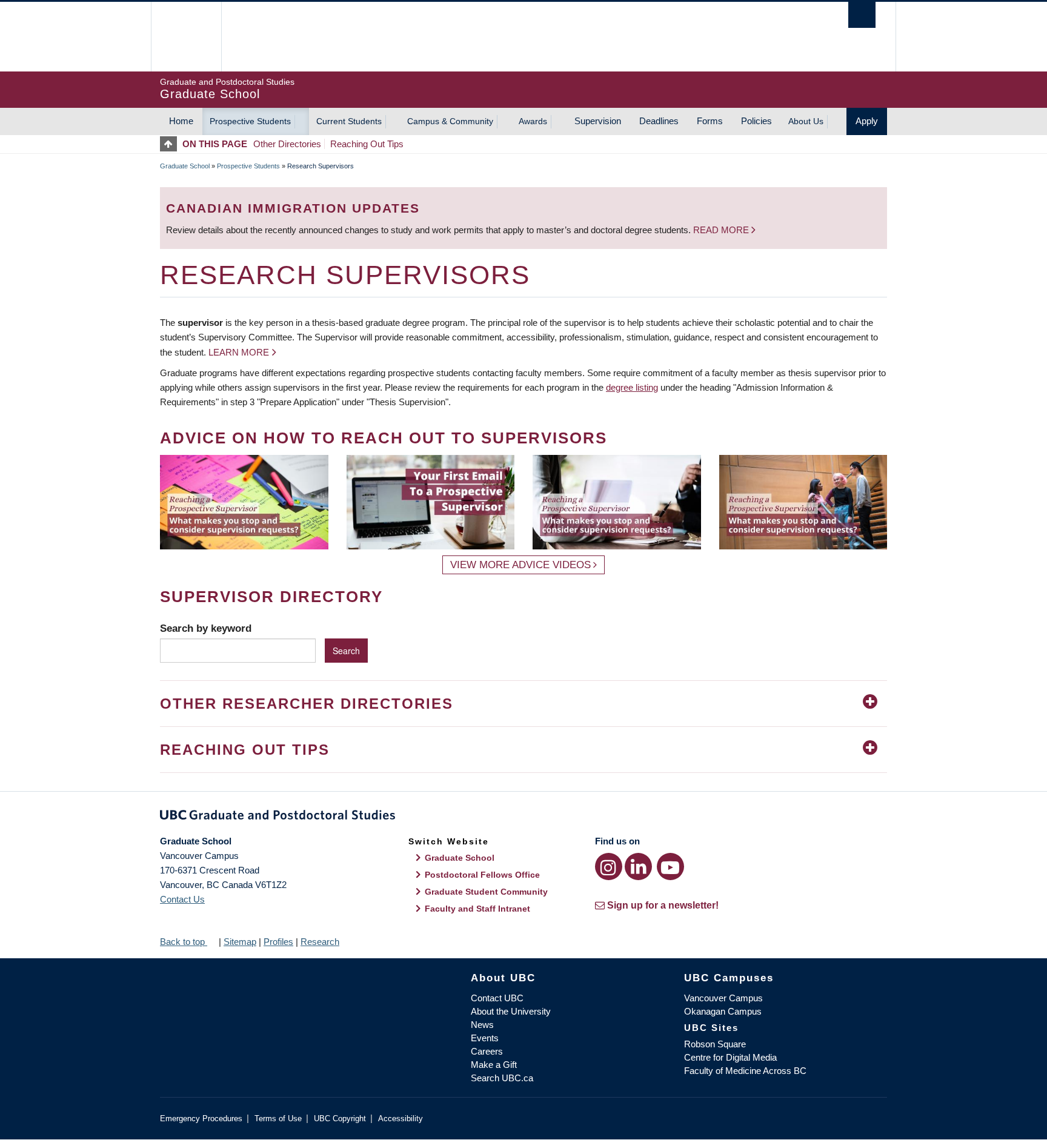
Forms (710, 121)
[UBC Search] (862, 15)
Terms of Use (278, 1118)
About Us (805, 121)
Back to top (183, 941)
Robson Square (715, 1044)
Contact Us (182, 899)
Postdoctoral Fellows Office (482, 875)
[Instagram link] (608, 866)
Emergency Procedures (201, 1118)
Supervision (597, 121)
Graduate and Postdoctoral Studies (523, 817)
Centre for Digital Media (730, 1057)
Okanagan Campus (723, 1011)
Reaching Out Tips (367, 144)
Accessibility (400, 1118)
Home (181, 121)
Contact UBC (497, 998)
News (482, 1024)
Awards (533, 121)
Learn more (238, 352)
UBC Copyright (340, 1118)
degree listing (632, 387)
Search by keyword (205, 628)
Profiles (278, 941)
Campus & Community (450, 121)
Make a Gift (494, 1064)
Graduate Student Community (486, 891)
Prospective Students (250, 121)
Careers (487, 1051)
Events (485, 1038)
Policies (756, 121)
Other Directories (287, 144)
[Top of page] (171, 144)
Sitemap (240, 941)
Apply (867, 121)
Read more (722, 230)
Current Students (349, 121)
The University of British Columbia (186, 36)
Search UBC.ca (502, 1078)
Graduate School (185, 166)
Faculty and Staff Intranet (477, 908)
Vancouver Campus (723, 998)
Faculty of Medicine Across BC (745, 1070)
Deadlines (659, 121)
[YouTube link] (670, 866)
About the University (511, 1011)
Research (320, 941)
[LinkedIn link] (638, 866)
